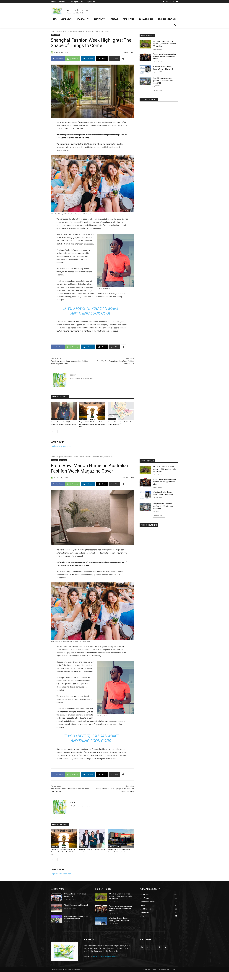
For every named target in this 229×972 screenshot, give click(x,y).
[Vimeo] (173, 1)
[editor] (52, 52)
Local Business (61, 31)
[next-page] (56, 431)
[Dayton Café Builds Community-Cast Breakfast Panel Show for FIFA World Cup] (92, 411)
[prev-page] (52, 431)
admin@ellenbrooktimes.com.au (105, 956)
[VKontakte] (165, 947)
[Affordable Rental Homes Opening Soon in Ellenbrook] (145, 69)
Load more (158, 90)
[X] (170, 1)
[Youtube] (176, 1)
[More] (123, 58)
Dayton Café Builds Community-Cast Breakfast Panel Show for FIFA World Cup (92, 424)
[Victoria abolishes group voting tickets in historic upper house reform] (145, 57)
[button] (175, 25)
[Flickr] (153, 947)
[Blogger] (142, 947)
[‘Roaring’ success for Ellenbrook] (56, 908)
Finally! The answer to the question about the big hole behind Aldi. (163, 80)
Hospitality (83, 419)
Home (53, 31)
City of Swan (112, 419)
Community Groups (57, 419)
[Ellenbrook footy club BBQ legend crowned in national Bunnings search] (64, 411)
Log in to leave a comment (61, 446)
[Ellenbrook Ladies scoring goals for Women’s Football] (56, 919)
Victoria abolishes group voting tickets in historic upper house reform (164, 56)
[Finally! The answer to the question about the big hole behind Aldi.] (145, 81)
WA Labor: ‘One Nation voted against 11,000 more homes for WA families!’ (164, 43)
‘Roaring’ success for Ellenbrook (76, 905)
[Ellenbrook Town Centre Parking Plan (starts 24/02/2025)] (121, 411)
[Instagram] (167, 1)
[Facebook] (163, 1)
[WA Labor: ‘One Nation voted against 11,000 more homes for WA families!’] (145, 44)
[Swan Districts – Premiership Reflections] (56, 897)
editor (58, 52)
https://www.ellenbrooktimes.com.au (81, 378)
